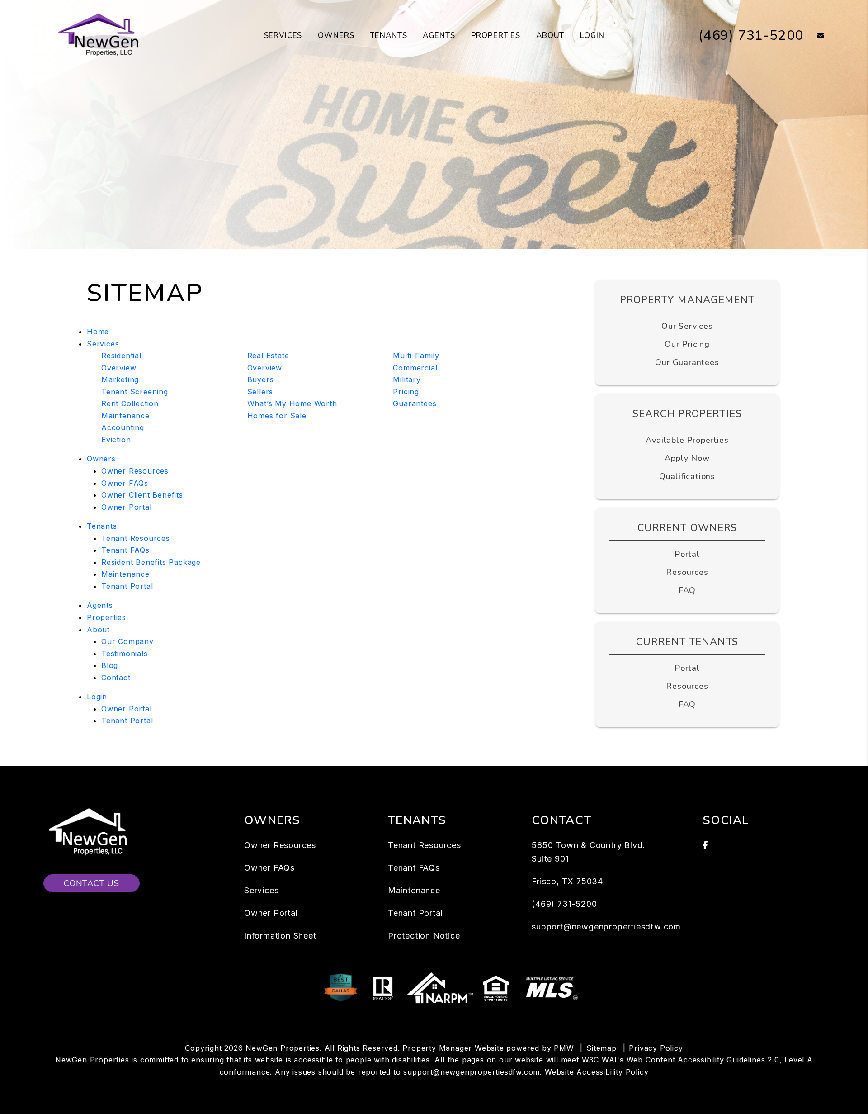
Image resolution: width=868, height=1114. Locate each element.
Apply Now (687, 458)
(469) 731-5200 (750, 35)
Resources (687, 572)
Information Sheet (280, 935)
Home (98, 331)
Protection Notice (424, 935)
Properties (496, 35)
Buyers (260, 379)
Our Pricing (687, 344)
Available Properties (687, 440)
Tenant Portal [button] (127, 720)
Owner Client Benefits (142, 494)
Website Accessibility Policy (596, 1071)
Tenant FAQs (125, 550)
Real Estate (268, 355)
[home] (99, 35)
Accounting (122, 427)
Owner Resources (135, 470)
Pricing (406, 391)
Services (283, 35)
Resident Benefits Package (151, 562)
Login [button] (592, 35)
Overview (118, 367)
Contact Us (91, 883)
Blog (109, 665)
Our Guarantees (687, 362)
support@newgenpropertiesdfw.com (606, 926)
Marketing (120, 379)
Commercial (415, 367)
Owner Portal (126, 507)
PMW (564, 1047)
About (550, 35)
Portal (687, 554)
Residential (121, 355)
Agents (439, 35)
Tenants (388, 35)
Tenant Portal (127, 586)
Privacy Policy (656, 1047)
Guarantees (414, 403)
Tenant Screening (134, 391)
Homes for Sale (277, 415)
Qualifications (687, 476)
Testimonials (124, 653)
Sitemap (601, 1047)
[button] (814, 36)
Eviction (116, 439)
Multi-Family (416, 355)
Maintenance (125, 415)
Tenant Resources (135, 538)
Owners (336, 35)
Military (406, 379)
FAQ (687, 590)
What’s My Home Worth (292, 403)
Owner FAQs (124, 483)
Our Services (687, 326)
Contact (116, 677)
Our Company (127, 641)
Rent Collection (130, 403)
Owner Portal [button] (126, 708)
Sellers (260, 391)
